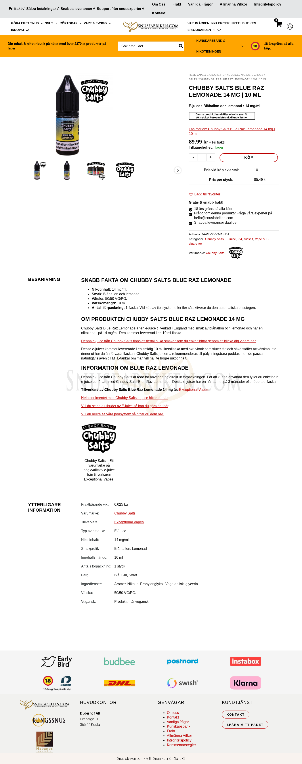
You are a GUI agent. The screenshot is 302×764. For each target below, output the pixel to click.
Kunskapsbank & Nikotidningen (210, 46)
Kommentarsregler (181, 745)
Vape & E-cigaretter (211, 74)
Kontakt (158, 13)
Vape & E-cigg (95, 23)
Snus (49, 23)
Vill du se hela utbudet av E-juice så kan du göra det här (124, 406)
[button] (41, 23)
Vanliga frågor (200, 4)
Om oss (173, 713)
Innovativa (20, 30)
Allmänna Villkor (233, 4)
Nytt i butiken (243, 23)
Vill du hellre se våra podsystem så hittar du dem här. (122, 414)
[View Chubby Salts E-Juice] (128, 170)
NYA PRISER (220, 23)
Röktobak (69, 23)
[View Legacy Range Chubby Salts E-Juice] (99, 170)
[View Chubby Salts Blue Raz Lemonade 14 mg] (41, 170)
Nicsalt (246, 74)
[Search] (181, 46)
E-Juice (233, 74)
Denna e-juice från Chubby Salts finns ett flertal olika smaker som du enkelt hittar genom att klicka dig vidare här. (168, 341)
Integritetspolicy (267, 4)
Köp (248, 157)
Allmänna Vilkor (179, 736)
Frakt (176, 4)
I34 (240, 239)
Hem (192, 74)
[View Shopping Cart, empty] (278, 28)
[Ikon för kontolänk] (290, 26)
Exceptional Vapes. (194, 389)
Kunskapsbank (178, 726)
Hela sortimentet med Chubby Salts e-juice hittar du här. (124, 398)
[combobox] (151, 46)
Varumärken (198, 23)
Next (177, 170)
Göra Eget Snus (25, 23)
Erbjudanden (199, 30)
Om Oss (158, 4)
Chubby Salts (214, 239)
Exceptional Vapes (129, 522)
